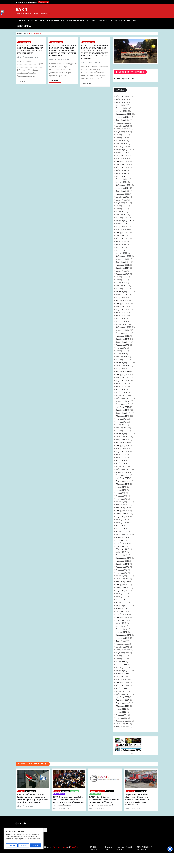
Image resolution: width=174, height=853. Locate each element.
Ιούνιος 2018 (121, 386)
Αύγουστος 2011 (122, 590)
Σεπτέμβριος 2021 (123, 271)
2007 (30, 33)
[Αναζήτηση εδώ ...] (157, 21)
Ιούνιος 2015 (121, 490)
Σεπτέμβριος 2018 (123, 377)
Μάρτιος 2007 (121, 718)
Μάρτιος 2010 (121, 632)
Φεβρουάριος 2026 (123, 114)
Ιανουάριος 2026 (122, 117)
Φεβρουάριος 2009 (123, 670)
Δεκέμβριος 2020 (122, 297)
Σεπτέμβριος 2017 (123, 413)
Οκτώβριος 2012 (122, 564)
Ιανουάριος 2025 (122, 152)
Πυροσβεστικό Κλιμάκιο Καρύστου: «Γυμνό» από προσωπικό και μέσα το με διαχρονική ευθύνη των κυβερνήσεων (137, 799)
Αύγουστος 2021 (122, 274)
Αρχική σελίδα (21, 33)
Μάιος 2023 (120, 211)
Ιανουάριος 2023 (122, 223)
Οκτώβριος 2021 (122, 268)
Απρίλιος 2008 (121, 688)
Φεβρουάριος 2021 (123, 291)
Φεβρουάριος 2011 (123, 605)
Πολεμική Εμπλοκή (77, 20)
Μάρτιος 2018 (121, 395)
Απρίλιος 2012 (121, 570)
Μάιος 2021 (120, 282)
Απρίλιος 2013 (121, 555)
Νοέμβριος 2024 (122, 158)
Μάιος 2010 (120, 626)
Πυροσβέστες (35, 20)
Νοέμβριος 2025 (122, 123)
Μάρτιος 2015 (121, 499)
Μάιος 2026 (120, 105)
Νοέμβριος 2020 (122, 300)
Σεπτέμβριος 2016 (123, 448)
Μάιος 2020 (120, 318)
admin (19, 57)
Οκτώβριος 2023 (122, 197)
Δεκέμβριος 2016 (122, 439)
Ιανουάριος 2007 (122, 724)
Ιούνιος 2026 (121, 102)
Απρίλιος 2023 (121, 214)
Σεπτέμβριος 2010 (123, 620)
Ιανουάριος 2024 (122, 188)
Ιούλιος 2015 (121, 487)
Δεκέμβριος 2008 (122, 676)
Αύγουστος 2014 (122, 516)
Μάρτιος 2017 (121, 430)
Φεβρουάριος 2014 (123, 534)
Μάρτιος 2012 (121, 573)
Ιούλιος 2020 (121, 312)
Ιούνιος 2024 (121, 173)
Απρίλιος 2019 (121, 356)
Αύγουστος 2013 (122, 549)
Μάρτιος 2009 (121, 667)
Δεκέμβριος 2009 (122, 641)
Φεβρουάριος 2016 (123, 469)
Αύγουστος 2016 (122, 451)
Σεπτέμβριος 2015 (123, 481)
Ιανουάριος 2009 (122, 673)
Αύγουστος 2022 (122, 238)
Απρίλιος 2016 (121, 463)
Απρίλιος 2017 (121, 427)
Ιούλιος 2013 (121, 552)
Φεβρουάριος (38, 33)
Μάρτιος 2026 (121, 111)
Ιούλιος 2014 (121, 519)
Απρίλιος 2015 (121, 496)
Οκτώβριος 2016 (122, 445)
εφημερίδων (132, 753)
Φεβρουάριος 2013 (123, 558)
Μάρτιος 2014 (121, 531)
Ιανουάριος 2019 (122, 365)
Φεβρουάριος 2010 (123, 635)
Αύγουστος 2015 (122, 484)
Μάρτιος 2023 (121, 217)
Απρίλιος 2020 (121, 321)
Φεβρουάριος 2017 (123, 433)
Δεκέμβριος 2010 (122, 611)
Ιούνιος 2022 (121, 244)
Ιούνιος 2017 (121, 422)
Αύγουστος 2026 (122, 96)
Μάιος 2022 (120, 247)
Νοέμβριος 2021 (122, 265)
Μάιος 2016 (120, 460)
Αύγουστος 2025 (122, 131)
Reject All (24, 845)
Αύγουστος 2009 (122, 652)
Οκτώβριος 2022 (122, 232)
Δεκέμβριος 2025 (122, 120)
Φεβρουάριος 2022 (123, 256)
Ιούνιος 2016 (121, 457)
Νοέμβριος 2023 (122, 194)
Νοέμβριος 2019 (122, 336)
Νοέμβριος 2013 (122, 543)
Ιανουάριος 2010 (122, 638)
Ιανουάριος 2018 (122, 401)
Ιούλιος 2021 (121, 277)
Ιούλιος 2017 (121, 419)
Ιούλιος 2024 (121, 170)
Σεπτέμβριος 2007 (123, 703)
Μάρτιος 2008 (121, 691)
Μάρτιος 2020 (121, 324)
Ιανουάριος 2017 (122, 436)
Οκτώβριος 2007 (122, 700)
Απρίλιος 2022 (121, 250)
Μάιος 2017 (120, 425)
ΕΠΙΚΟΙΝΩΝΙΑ (24, 26)
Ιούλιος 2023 (121, 205)
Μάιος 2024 (120, 176)
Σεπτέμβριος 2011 (123, 587)
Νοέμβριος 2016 (122, 442)
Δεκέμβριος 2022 (122, 226)
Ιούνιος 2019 (121, 351)
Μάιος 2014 (120, 525)
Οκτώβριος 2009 (122, 647)
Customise (12, 845)
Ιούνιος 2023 (121, 208)
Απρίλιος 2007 (121, 715)
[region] (24, 838)
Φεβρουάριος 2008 (123, 694)
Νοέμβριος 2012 (122, 561)
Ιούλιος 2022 (121, 241)
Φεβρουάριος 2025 (123, 149)
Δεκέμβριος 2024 (122, 155)
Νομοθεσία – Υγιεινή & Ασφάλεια (124, 848)
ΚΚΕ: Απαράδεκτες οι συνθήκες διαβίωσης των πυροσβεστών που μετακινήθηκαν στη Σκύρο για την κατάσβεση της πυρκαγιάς (32, 798)
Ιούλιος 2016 (121, 454)
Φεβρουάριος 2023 (123, 220)
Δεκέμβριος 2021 (122, 262)
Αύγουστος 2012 (122, 567)
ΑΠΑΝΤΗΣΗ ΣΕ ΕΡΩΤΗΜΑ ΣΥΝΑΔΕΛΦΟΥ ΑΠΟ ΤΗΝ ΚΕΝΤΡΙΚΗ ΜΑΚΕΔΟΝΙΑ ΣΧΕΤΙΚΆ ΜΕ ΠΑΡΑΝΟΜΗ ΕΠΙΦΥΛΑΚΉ (62, 50)
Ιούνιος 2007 (121, 712)
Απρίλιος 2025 (121, 143)
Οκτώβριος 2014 (122, 510)
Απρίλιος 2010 (121, 629)
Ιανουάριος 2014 (122, 537)
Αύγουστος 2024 (122, 167)
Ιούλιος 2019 (121, 348)
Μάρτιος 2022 (121, 253)
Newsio (64, 847)
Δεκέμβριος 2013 (122, 540)
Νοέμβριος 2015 (122, 478)
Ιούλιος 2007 (121, 709)
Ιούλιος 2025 (121, 134)
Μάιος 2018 (120, 389)
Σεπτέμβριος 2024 (123, 164)
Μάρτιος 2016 (121, 466)
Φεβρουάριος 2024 (123, 185)
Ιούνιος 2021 (121, 279)
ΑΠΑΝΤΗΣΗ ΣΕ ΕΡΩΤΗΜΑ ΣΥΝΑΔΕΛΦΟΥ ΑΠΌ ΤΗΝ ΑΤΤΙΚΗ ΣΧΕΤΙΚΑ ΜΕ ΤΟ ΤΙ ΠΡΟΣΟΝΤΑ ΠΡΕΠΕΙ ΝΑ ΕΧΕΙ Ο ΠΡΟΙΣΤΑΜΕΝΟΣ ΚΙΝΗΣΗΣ (94, 52)
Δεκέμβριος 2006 (122, 726)
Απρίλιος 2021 (121, 285)
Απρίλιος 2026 (121, 108)
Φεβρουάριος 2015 (123, 502)
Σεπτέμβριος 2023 (123, 200)
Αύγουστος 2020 (122, 309)
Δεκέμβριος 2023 (122, 191)
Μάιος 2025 (120, 140)
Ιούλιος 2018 (121, 383)
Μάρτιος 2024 (121, 182)
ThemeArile (74, 847)
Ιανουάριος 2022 (122, 259)
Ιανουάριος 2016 (122, 472)
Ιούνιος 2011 (121, 596)
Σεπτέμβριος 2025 (123, 129)
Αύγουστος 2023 (122, 203)
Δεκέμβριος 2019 (122, 333)
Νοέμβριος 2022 (122, 229)
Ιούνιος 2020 (121, 315)
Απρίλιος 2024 (121, 179)
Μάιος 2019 (120, 353)
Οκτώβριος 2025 (122, 126)
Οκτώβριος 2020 (122, 303)
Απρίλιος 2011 (121, 599)
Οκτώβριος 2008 (122, 682)
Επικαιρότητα (54, 20)
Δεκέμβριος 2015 (122, 475)
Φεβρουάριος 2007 (123, 721)
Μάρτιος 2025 (121, 146)
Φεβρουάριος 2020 (123, 327)
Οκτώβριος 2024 (122, 161)
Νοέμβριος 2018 (122, 371)
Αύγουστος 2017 (122, 416)
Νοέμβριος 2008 (122, 679)
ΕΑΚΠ (21, 9)
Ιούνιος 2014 (121, 522)
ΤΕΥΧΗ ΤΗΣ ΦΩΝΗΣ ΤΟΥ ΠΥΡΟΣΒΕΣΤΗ (145, 848)
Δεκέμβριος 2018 (122, 368)
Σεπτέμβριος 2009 (123, 650)
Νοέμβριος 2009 (122, 644)
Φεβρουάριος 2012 (123, 576)
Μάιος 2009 (120, 661)
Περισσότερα (98, 20)
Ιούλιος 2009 (121, 655)
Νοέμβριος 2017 (122, 407)
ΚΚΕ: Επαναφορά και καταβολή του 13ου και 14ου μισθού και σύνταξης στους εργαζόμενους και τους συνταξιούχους (68, 801)
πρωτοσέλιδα (125, 753)
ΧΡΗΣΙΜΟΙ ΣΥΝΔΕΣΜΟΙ (94, 848)
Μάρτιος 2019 (121, 359)
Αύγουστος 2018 (122, 380)
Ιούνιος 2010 (121, 623)
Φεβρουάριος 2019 (123, 362)
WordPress (56, 847)
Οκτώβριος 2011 (122, 584)
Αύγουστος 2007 (122, 706)
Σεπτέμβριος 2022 (123, 235)
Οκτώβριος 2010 (122, 617)
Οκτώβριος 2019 (122, 339)
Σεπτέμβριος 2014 (123, 513)
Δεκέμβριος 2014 (122, 504)
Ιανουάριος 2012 (122, 578)
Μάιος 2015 (120, 493)
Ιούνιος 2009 (121, 658)
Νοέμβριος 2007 (122, 697)
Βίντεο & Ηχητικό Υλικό (124, 79)
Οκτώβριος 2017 (122, 410)
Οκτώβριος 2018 (122, 374)
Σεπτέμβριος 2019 (123, 342)
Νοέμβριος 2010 (122, 614)
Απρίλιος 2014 (121, 528)
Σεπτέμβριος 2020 (123, 306)
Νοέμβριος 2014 (122, 507)
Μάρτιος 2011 (121, 602)
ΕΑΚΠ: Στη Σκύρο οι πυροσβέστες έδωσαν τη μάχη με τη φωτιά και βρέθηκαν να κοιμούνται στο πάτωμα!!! (104, 801)
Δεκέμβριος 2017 (122, 404)
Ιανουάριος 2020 (122, 330)
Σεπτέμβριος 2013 (123, 546)
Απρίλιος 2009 (121, 664)
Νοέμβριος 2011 (122, 581)
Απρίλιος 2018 (121, 392)
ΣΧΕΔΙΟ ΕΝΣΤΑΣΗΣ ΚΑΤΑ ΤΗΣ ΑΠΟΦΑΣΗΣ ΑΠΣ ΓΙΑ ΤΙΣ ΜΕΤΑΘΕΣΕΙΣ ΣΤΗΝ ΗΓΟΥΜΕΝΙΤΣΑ (30, 49)
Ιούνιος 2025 (121, 137)
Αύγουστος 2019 (122, 345)
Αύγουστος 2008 (122, 685)
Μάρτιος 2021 (121, 288)
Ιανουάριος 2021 (122, 294)
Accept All (35, 845)
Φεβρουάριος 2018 (123, 398)
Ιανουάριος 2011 (122, 608)
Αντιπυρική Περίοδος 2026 (123, 20)
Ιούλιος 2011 (121, 593)
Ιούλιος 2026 (121, 99)
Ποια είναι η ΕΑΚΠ (109, 848)
